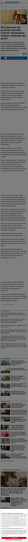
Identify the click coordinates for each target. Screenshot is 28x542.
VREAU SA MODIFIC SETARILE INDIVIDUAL (14, 539)
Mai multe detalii (16, 517)
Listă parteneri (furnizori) (5, 535)
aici (7, 523)
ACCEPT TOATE (14, 537)
